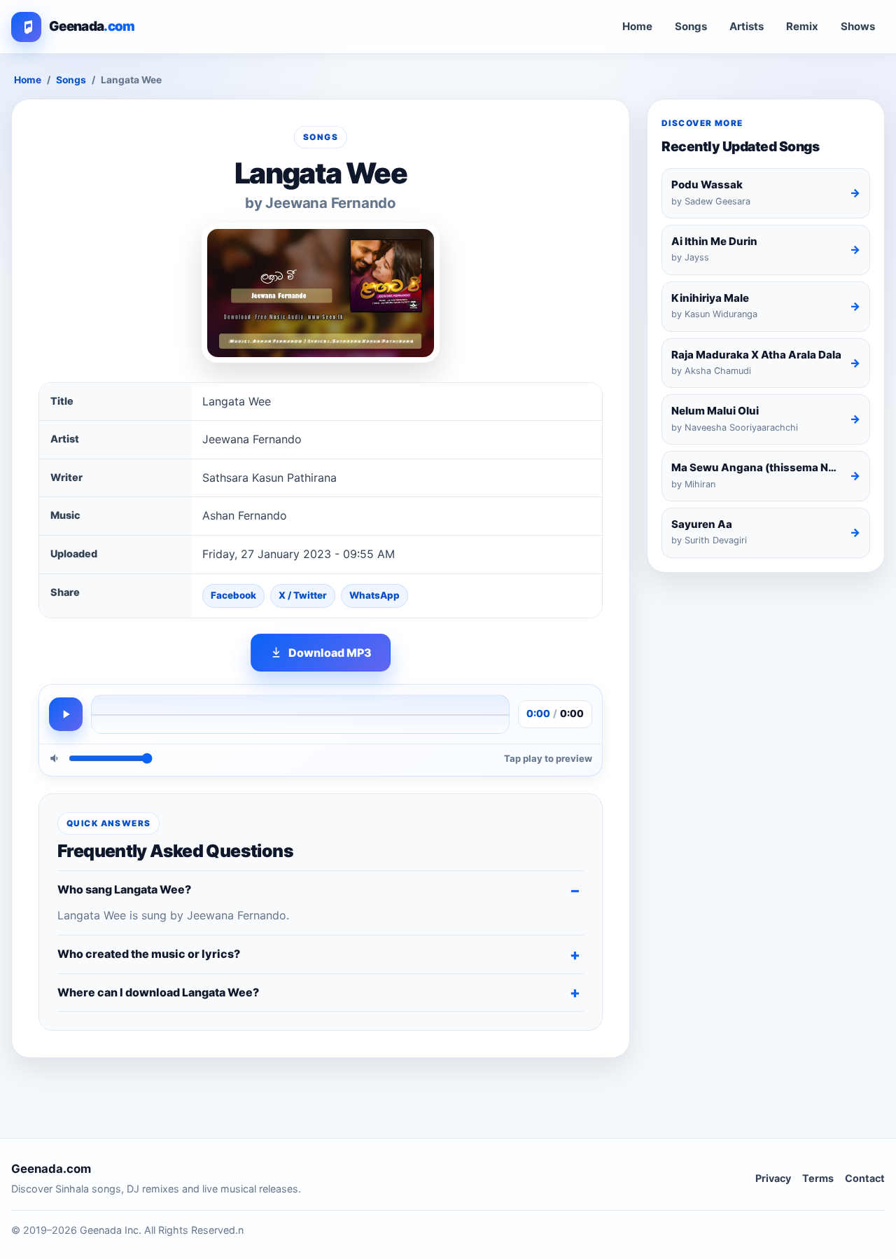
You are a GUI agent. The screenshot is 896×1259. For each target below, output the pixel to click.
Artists (746, 26)
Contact (865, 1178)
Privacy (773, 1178)
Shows (858, 26)
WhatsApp (374, 595)
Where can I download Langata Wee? (158, 992)
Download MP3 (330, 653)
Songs (691, 26)
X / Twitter (303, 595)
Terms (818, 1178)
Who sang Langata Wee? (124, 889)
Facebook (233, 595)
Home (637, 26)
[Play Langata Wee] (66, 714)
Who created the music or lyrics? (148, 954)
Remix (802, 26)
